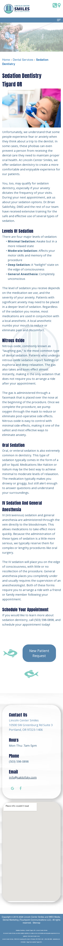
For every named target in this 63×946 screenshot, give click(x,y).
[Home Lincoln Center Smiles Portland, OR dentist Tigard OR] (17, 8)
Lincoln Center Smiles (34, 916)
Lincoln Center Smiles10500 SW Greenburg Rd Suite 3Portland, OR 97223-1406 (31, 725)
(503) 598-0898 (19, 761)
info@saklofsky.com (23, 777)
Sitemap (36, 922)
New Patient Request (39, 653)
